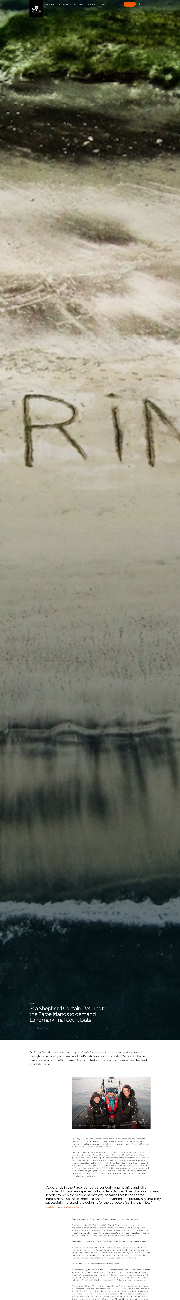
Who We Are (51, 4)
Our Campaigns (65, 4)
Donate (130, 4)
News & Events (92, 4)
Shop (103, 4)
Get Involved (79, 4)
